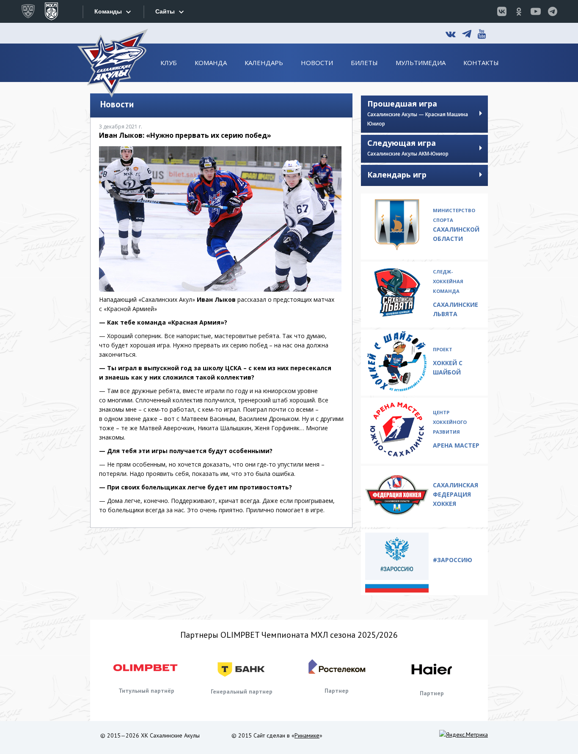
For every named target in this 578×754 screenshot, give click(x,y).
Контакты (481, 62)
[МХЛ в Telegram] (552, 11)
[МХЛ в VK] (501, 11)
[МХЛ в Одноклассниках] (518, 11)
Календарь (264, 62)
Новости (317, 62)
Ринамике (307, 735)
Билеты (364, 62)
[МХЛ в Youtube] (535, 11)
